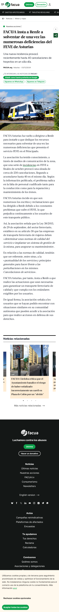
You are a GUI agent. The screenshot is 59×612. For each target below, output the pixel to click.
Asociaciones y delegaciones (30, 566)
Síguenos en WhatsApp (14, 82)
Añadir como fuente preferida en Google (21, 77)
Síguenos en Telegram (36, 82)
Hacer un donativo (29, 453)
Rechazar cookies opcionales (17, 598)
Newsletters (29, 486)
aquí (15, 588)
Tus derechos (29, 538)
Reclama (29, 543)
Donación (41, 4)
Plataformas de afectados (29, 522)
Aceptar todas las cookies (15, 607)
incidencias (29, 165)
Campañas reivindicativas (29, 517)
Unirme (29, 4)
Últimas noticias (29, 468)
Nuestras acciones (29, 473)
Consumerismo (29, 481)
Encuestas (29, 526)
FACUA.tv (29, 477)
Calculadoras (29, 547)
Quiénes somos (29, 561)
